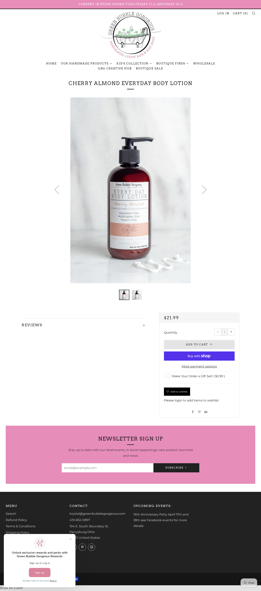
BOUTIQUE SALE (149, 68)
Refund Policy (16, 520)
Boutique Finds (170, 63)
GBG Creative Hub (115, 68)
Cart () (240, 13)
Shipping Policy (17, 532)
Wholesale (204, 63)
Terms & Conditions (20, 526)
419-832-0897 (80, 520)
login (178, 400)
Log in (223, 13)
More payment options (199, 366)
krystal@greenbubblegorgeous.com (97, 513)
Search (11, 513)
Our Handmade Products (85, 63)
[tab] (124, 295)
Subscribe (174, 467)
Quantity (170, 332)
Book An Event (11, 588)
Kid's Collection (132, 63)
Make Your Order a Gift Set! (198, 376)
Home (51, 63)
